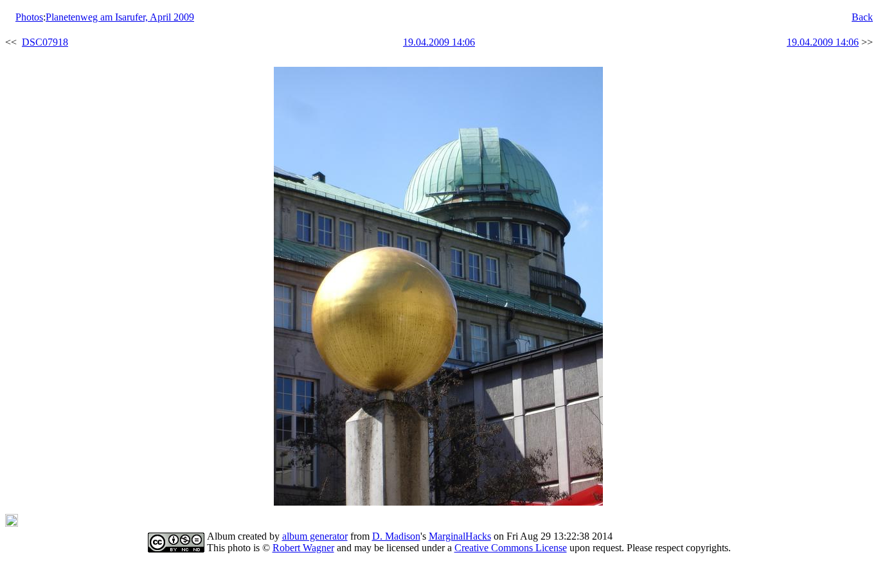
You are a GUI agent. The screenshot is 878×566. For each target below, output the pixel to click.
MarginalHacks (460, 536)
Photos (29, 17)
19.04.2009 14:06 (439, 42)
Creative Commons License (510, 547)
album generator (315, 536)
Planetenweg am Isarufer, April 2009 (120, 17)
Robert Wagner (303, 547)
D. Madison (396, 536)
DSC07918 (45, 42)
